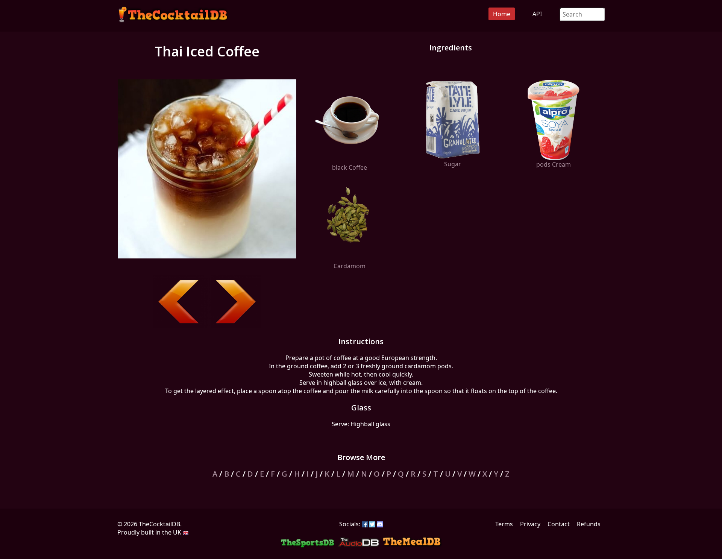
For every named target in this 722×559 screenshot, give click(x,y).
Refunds (589, 524)
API (537, 14)
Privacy (530, 524)
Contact (559, 524)
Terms (504, 524)
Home (501, 14)
